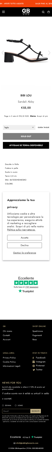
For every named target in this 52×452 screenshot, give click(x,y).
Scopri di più (42, 116)
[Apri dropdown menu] (3, 12)
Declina (24, 245)
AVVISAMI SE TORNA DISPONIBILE (26, 145)
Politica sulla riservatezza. (21, 229)
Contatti (6, 335)
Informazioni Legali (11, 366)
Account (6, 339)
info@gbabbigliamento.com (27, 443)
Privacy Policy (9, 357)
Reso (34, 339)
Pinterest (40, 365)
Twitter (39, 369)
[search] (34, 12)
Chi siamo (7, 331)
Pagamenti (37, 335)
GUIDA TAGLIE (43, 127)
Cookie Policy (9, 361)
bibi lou (26, 95)
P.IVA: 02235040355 (35, 448)
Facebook (40, 357)
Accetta (24, 237)
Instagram (41, 361)
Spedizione (37, 331)
